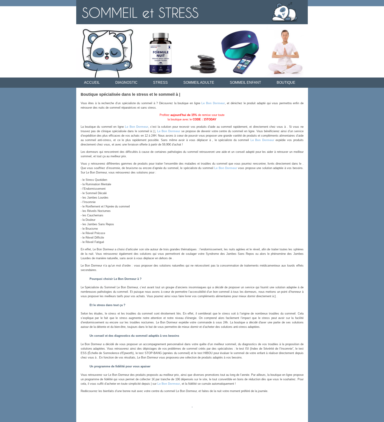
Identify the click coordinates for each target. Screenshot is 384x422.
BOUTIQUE (286, 82)
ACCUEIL (92, 82)
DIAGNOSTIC (126, 82)
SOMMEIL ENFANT (245, 82)
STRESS (160, 82)
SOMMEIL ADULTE (198, 82)
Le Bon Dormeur (213, 103)
